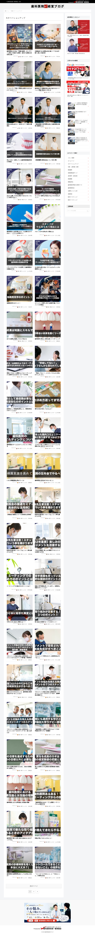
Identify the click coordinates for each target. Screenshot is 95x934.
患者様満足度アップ (72, 172)
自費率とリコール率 (72, 190)
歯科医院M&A (71, 187)
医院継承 (70, 169)
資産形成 (70, 194)
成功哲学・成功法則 (72, 175)
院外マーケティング (72, 200)
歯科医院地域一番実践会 (14, 1)
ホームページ (71, 160)
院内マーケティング (72, 197)
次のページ (34, 886)
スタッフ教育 (71, 157)
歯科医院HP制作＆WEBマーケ (75, 184)
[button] (87, 211)
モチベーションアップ (73, 163)
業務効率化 (70, 181)
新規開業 (70, 178)
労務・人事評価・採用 (73, 166)
